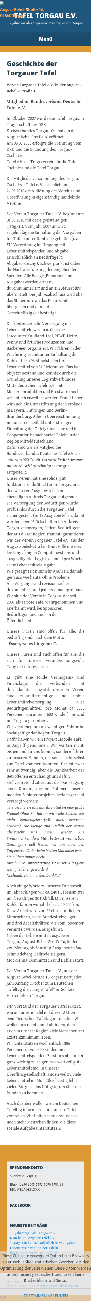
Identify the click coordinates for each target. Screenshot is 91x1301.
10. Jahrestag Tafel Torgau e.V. (33, 1233)
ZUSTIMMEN (35, 1296)
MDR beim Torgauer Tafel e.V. (33, 1238)
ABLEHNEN (57, 1296)
